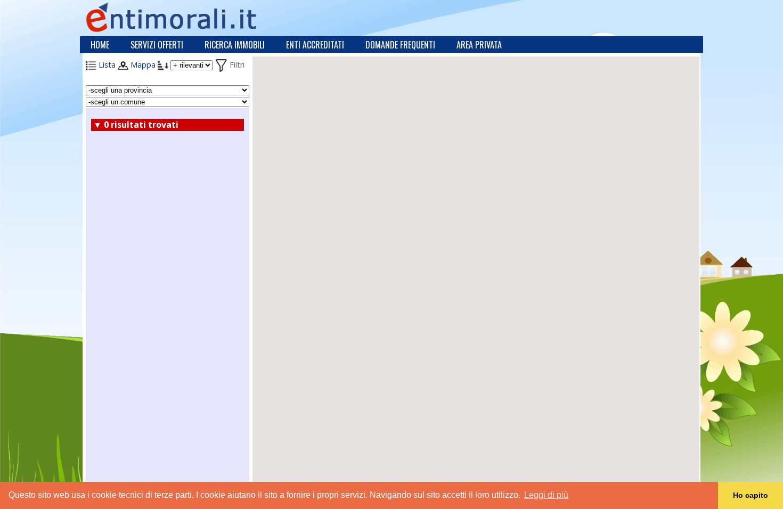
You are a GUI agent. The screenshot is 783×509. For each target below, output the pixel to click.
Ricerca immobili (235, 44)
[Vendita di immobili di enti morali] (195, 17)
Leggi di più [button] (546, 494)
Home (100, 44)
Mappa (142, 65)
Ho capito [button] (750, 495)
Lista (106, 65)
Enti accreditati (315, 44)
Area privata (479, 44)
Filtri (235, 65)
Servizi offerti (156, 44)
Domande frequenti (400, 44)
